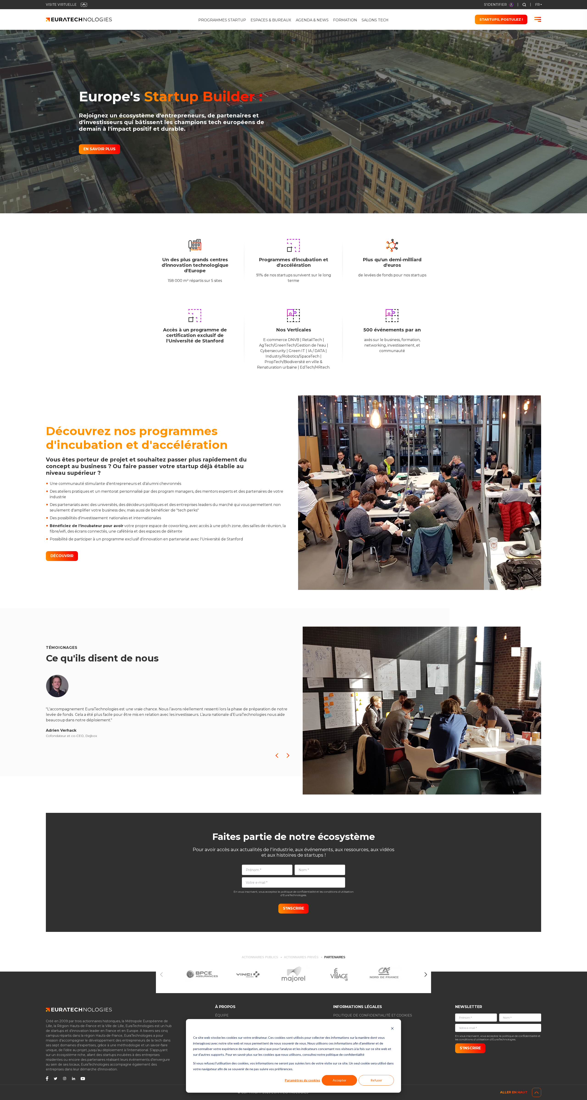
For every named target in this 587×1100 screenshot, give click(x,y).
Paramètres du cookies (302, 1080)
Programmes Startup (222, 20)
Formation (345, 20)
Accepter (339, 1080)
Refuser (376, 1080)
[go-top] (536, 1092)
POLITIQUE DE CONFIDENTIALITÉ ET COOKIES (372, 1015)
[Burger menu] (537, 19)
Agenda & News (312, 20)
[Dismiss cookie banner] (392, 1029)
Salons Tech (375, 20)
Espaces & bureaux (271, 20)
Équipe (222, 1015)
